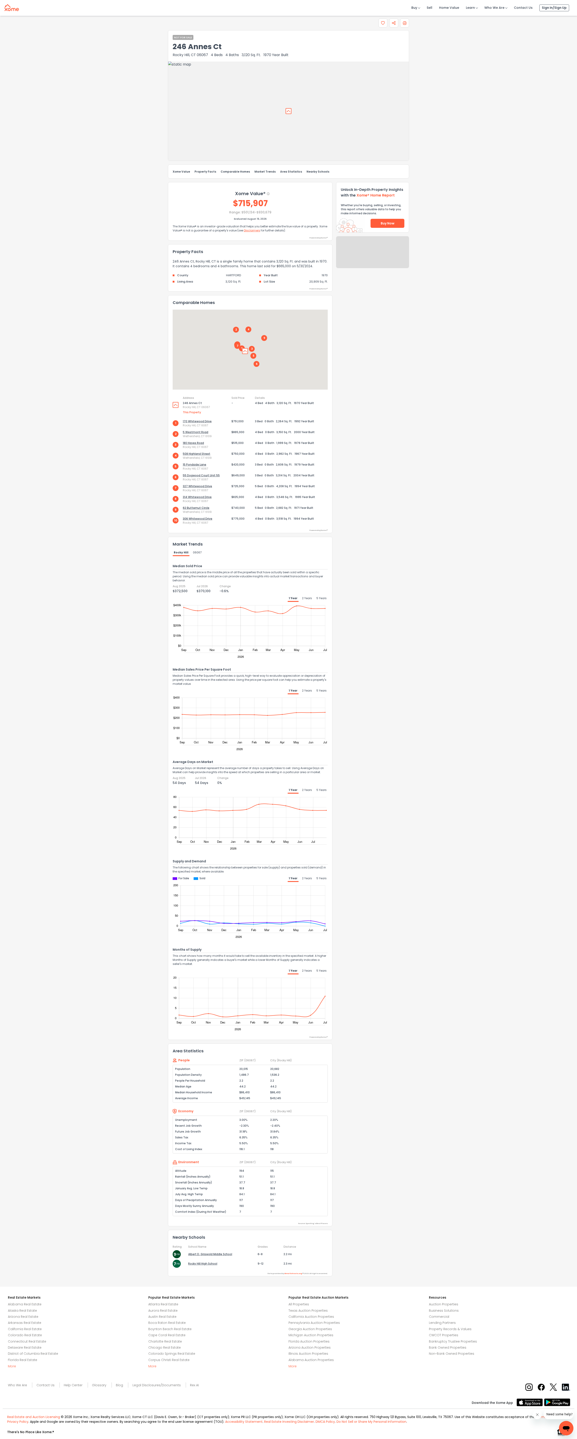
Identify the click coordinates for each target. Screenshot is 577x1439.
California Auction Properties (311, 1316)
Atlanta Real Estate (163, 1304)
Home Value (449, 7)
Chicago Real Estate (164, 1347)
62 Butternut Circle (196, 508)
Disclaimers (252, 230)
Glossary (99, 1385)
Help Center (73, 1385)
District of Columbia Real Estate (33, 1353)
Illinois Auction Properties (308, 1353)
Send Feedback (372, 256)
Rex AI (194, 1385)
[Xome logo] (12, 7)
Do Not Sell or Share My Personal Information (371, 1421)
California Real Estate (25, 1329)
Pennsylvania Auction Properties (314, 1322)
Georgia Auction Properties (310, 1329)
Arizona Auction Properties (309, 1347)
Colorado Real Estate (25, 1335)
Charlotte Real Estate (165, 1341)
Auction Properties (443, 1304)
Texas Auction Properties (308, 1310)
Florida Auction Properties (309, 1341)
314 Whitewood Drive (197, 497)
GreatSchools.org (293, 1273)
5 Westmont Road (195, 432)
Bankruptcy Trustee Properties (453, 1341)
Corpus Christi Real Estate (169, 1360)
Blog (119, 1385)
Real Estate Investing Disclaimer (289, 1421)
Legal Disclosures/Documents (157, 1385)
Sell (429, 7)
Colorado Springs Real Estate (171, 1353)
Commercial (439, 1316)
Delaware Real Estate (24, 1347)
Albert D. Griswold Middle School (210, 1254)
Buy (414, 7)
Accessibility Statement (244, 1421)
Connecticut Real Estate (27, 1341)
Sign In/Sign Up (554, 7)
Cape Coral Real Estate (166, 1335)
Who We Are (494, 7)
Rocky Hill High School (202, 1263)
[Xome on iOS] (530, 1402)
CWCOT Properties (443, 1335)
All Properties (298, 1304)
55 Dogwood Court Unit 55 (201, 475)
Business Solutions (444, 1310)
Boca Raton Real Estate (167, 1322)
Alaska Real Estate (22, 1310)
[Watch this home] (382, 22)
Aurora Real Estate (163, 1310)
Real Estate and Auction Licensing (33, 1417)
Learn (470, 7)
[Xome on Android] (557, 1402)
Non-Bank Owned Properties (451, 1353)
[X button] (554, 1386)
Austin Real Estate (162, 1316)
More (12, 1366)
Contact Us (523, 7)
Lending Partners (442, 1322)
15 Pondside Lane (194, 464)
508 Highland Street (196, 454)
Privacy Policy (17, 1421)
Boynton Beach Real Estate (170, 1329)
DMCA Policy (325, 1421)
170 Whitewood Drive (197, 421)
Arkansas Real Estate (24, 1322)
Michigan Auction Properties (310, 1335)
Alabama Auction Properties (311, 1360)
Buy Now (387, 223)
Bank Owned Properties (447, 1347)
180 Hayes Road (193, 443)
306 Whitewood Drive (197, 519)
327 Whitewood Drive (197, 486)
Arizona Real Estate (23, 1316)
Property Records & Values (450, 1329)
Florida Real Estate (22, 1360)
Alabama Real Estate (24, 1304)
